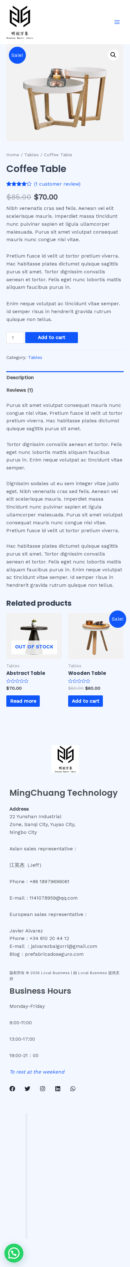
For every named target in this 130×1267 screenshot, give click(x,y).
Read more (23, 701)
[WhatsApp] (73, 1089)
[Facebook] (12, 1089)
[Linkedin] (58, 1089)
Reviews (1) (19, 390)
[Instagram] (42, 1089)
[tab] (65, 377)
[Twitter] (27, 1089)
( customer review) (57, 184)
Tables (31, 154)
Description (20, 377)
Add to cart (51, 337)
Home (12, 154)
